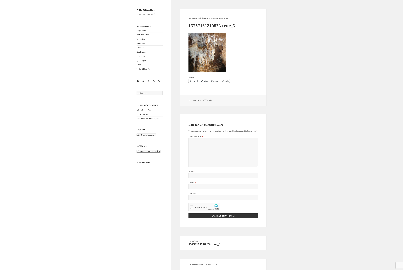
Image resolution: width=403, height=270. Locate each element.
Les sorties (141, 39)
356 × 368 (208, 100)
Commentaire (195, 137)
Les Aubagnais (142, 114)
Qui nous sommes (143, 26)
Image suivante (218, 18)
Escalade (140, 47)
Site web (192, 193)
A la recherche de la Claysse (148, 118)
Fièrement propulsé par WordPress (202, 264)
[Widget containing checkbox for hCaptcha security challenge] (204, 207)
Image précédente (200, 18)
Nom (191, 172)
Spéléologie (141, 60)
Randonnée (141, 52)
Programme (141, 30)
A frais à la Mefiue (144, 110)
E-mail (192, 182)
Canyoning (141, 56)
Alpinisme (141, 43)
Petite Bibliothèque (144, 69)
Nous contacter (143, 35)
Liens (139, 65)
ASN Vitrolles (146, 10)
